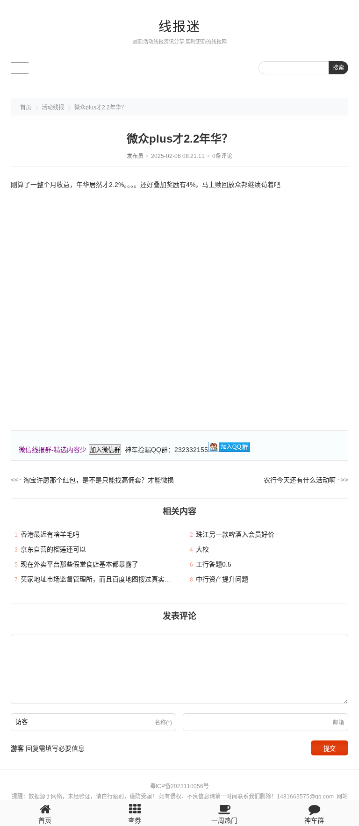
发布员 (135, 156)
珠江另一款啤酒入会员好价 (235, 534)
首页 (25, 107)
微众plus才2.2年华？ (100, 107)
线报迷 (179, 27)
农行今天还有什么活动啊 (300, 480)
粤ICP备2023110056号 (179, 786)
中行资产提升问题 (222, 579)
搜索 (338, 68)
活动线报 (53, 107)
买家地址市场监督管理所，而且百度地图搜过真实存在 (99, 579)
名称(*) (163, 722)
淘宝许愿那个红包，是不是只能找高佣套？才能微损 (98, 480)
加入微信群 (105, 449)
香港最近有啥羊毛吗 (50, 534)
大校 (202, 549)
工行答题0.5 (213, 564)
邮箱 (338, 722)
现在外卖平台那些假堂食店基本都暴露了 (79, 564)
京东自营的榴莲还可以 (53, 549)
